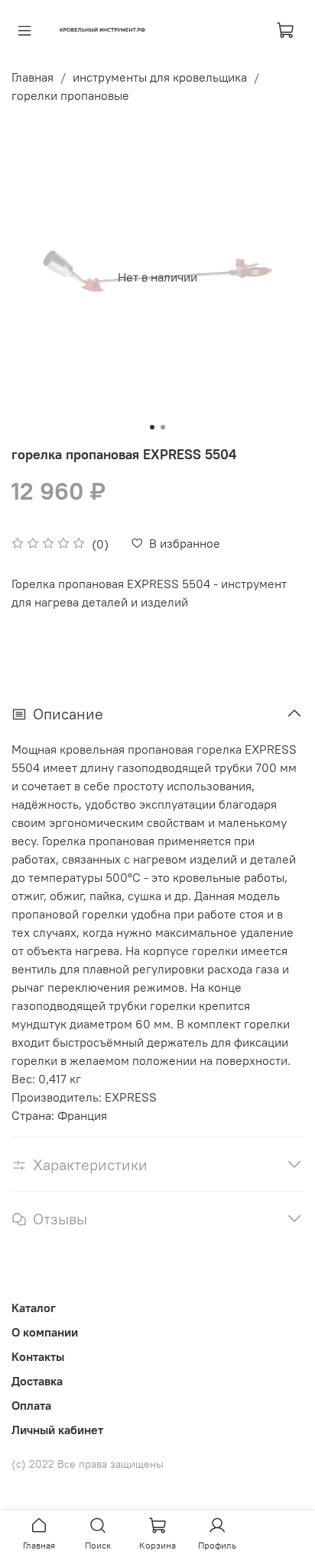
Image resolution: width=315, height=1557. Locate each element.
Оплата (31, 1405)
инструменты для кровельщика (160, 77)
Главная (32, 77)
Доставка (37, 1380)
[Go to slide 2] (163, 427)
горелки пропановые (70, 95)
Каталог (33, 1307)
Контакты (37, 1356)
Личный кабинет (57, 1429)
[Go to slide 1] (152, 427)
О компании (44, 1332)
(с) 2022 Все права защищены (87, 1464)
